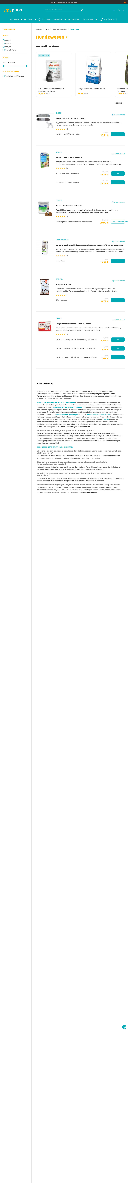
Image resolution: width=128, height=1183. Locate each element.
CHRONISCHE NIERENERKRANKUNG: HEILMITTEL (55, 447)
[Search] (81, 10)
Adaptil (8, 40)
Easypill (8, 47)
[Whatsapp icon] (124, 1027)
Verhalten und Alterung (14, 76)
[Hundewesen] (67, 37)
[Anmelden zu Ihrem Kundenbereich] (114, 10)
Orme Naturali (10, 50)
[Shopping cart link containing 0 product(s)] (118, 10)
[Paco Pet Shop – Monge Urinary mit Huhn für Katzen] (93, 69)
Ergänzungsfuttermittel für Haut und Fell (69, 407)
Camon (8, 43)
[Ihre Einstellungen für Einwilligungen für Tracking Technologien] (124, 1179)
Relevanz (118, 103)
